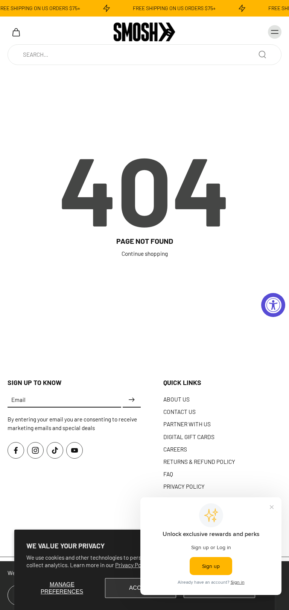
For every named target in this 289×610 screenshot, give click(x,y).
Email (18, 399)
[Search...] (262, 54)
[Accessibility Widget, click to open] (273, 305)
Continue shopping (145, 253)
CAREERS (175, 448)
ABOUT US (176, 399)
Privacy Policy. (133, 565)
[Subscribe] (132, 400)
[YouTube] (74, 450)
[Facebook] (16, 450)
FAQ (168, 474)
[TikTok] (55, 450)
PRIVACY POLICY (184, 486)
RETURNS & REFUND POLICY (199, 461)
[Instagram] (35, 450)
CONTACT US (179, 411)
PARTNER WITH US (187, 424)
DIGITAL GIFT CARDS (188, 436)
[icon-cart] (16, 31)
